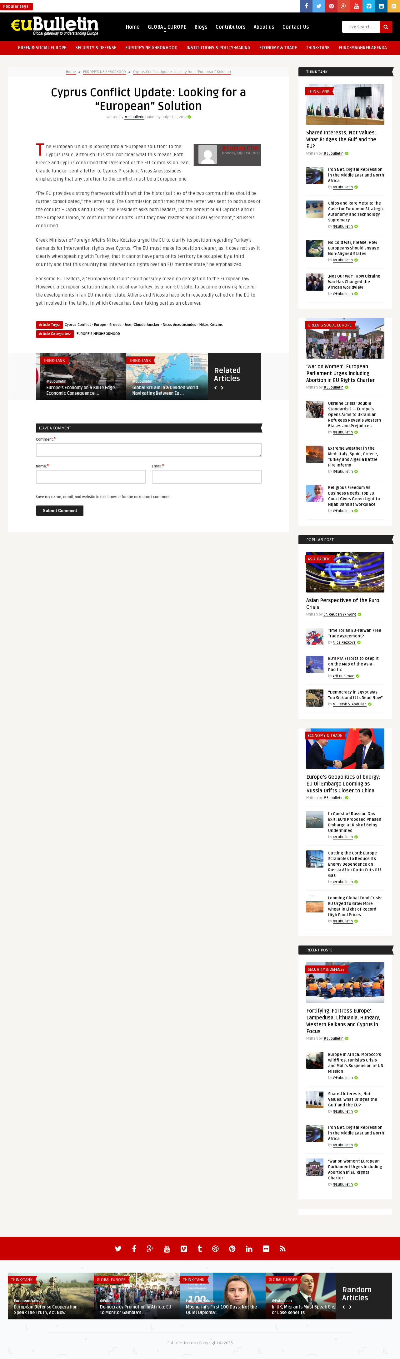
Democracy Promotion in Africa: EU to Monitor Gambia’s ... (135, 1309)
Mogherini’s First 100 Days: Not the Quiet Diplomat (221, 1309)
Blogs (201, 27)
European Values (28, 1301)
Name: (42, 466)
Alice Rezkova (344, 643)
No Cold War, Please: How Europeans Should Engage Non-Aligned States (353, 248)
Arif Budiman (343, 676)
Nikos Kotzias (211, 324)
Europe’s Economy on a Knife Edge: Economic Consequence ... (77, 390)
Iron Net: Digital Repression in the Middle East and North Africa (356, 175)
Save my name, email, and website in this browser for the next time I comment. (103, 497)
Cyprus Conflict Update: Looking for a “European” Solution (182, 72)
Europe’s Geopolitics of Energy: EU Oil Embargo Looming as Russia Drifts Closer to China (343, 784)
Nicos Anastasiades (179, 324)
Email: (158, 466)
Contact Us (295, 27)
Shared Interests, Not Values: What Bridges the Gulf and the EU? (341, 140)
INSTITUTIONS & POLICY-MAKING (218, 48)
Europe (100, 324)
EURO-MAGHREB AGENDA (363, 48)
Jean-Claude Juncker (142, 324)
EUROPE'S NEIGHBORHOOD (104, 72)
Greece (115, 324)
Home (133, 27)
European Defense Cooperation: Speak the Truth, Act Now (46, 1309)
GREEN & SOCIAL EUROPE (42, 48)
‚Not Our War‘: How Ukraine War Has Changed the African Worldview (354, 282)
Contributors (231, 27)
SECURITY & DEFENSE (95, 48)
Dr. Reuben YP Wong (339, 614)
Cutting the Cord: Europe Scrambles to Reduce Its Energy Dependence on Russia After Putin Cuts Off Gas (354, 864)
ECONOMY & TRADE (278, 48)
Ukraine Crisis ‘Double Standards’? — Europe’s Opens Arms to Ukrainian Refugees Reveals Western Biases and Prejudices (354, 414)
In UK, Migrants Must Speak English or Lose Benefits (307, 1309)
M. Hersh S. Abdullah (350, 704)
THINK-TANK (318, 48)
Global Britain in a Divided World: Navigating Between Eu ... (161, 390)
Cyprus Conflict (78, 324)
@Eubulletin (134, 117)
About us (264, 27)
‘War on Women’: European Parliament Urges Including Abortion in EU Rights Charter (340, 374)
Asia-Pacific (319, 559)
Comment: (46, 439)
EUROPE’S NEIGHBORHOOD (151, 48)
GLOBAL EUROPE (167, 27)
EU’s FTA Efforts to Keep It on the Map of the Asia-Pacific (353, 664)
